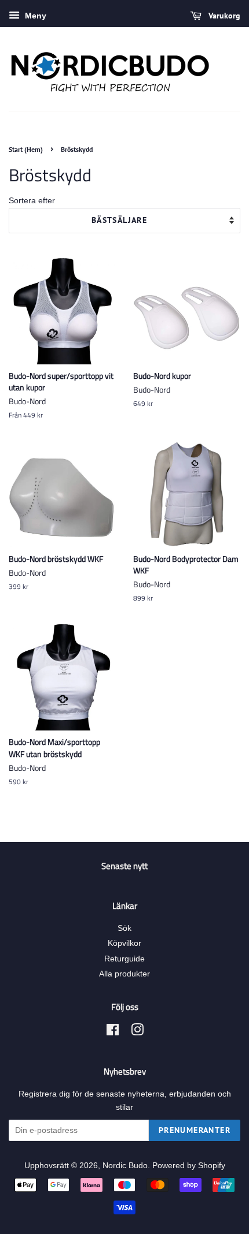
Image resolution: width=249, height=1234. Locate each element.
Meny (34, 15)
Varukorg (223, 15)
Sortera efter (32, 200)
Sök (124, 928)
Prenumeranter (194, 1130)
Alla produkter (124, 974)
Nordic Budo (125, 1165)
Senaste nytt (124, 866)
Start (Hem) (26, 149)
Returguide (124, 959)
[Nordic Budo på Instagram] (137, 1032)
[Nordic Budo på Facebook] (112, 1032)
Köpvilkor (124, 943)
